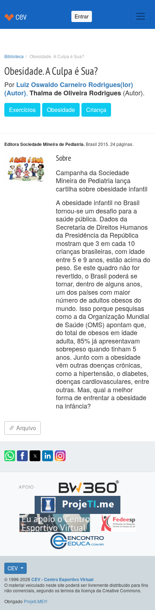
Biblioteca (14, 56)
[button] (9, 455)
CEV (13, 568)
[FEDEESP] (118, 522)
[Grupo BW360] (88, 485)
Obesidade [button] (61, 109)
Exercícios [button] (22, 109)
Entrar (82, 16)
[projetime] (77, 504)
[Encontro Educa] (77, 540)
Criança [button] (96, 109)
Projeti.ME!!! (35, 601)
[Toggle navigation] (140, 16)
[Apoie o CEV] (55, 522)
